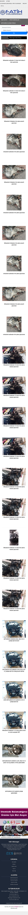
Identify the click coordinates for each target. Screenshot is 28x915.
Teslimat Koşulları (14, 880)
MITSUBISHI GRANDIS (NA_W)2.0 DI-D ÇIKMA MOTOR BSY (14, 640)
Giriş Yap (14, 870)
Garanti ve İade (14, 882)
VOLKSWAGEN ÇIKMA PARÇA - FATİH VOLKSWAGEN (10, 3)
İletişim (14, 864)
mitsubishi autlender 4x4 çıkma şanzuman (14, 334)
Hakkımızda (14, 866)
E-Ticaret (16, 906)
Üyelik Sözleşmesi (14, 877)
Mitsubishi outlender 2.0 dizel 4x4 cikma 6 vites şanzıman (14, 61)
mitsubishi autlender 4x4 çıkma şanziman (14, 151)
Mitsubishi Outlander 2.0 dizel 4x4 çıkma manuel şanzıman (14, 365)
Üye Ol (14, 868)
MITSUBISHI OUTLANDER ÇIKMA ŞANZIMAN (14, 792)
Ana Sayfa (14, 862)
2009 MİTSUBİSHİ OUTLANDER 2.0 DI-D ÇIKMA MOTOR (14, 700)
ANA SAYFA (2, 1)
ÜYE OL (2, 5)
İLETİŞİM (8, 1)
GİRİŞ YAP (25, 3)
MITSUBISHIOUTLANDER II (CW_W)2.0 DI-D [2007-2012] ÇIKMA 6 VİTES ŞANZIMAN (14, 761)
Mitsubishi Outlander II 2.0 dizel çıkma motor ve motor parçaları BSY (14, 731)
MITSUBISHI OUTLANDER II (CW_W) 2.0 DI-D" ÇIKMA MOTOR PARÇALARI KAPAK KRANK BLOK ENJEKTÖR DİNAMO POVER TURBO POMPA (14, 670)
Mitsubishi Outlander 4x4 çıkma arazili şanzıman (14, 122)
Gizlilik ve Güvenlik (14, 884)
